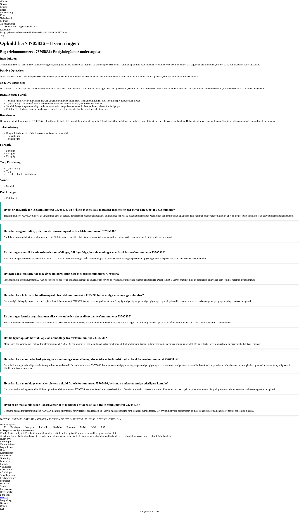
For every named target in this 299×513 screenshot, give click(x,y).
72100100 (90, 419)
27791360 (102, 419)
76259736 (5, 419)
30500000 (41, 419)
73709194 (114, 419)
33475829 (54, 419)
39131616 (29, 419)
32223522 (66, 419)
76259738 (78, 419)
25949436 (17, 419)
